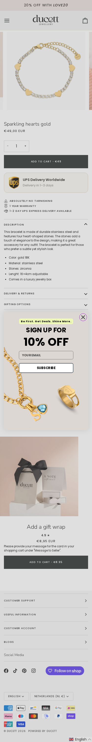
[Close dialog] (83, 317)
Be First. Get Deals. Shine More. (46, 321)
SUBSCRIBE (46, 368)
